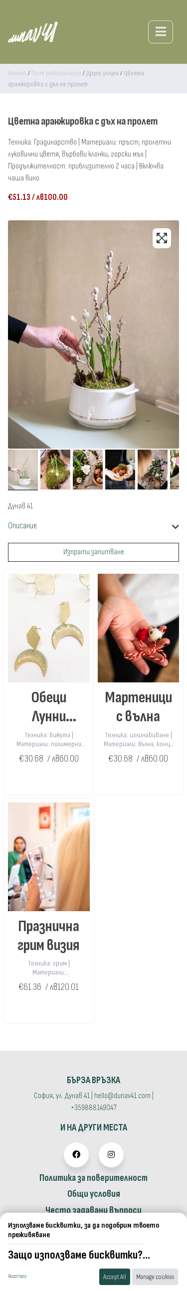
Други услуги (102, 73)
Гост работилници (56, 73)
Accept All (114, 1277)
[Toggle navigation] (160, 31)
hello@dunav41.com (122, 1096)
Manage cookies (155, 1277)
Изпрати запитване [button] (93, 552)
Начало (17, 73)
